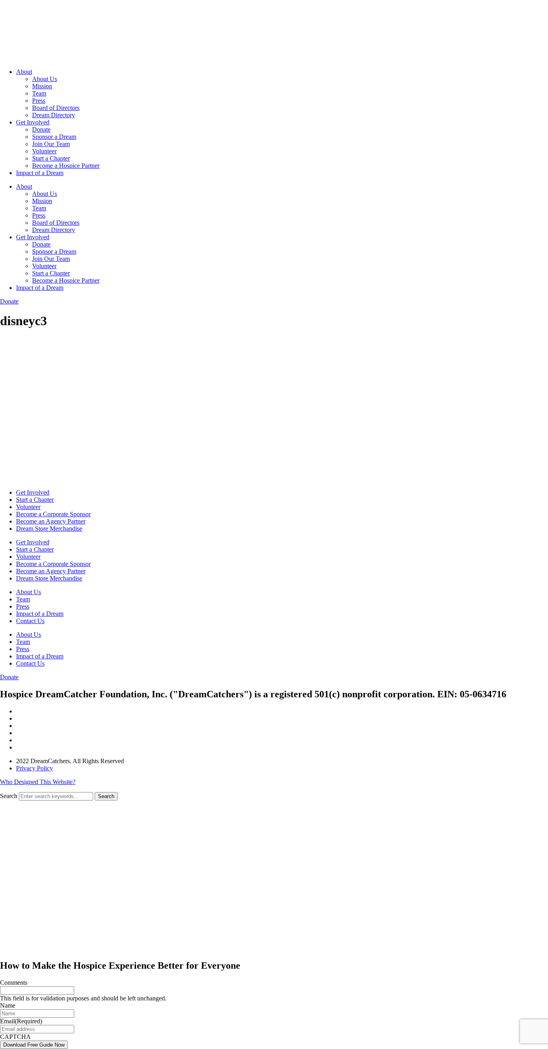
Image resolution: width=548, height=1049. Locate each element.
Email (21, 1021)
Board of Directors (55, 107)
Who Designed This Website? (37, 781)
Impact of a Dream (39, 172)
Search (8, 795)
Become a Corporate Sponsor (53, 514)
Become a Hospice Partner (65, 165)
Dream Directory (53, 115)
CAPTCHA (15, 1036)
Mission (42, 86)
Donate (41, 129)
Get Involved (32, 122)
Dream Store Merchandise (49, 528)
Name (7, 1005)
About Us (44, 78)
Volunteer (44, 151)
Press (38, 100)
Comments (13, 982)
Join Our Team (51, 144)
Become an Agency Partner (50, 521)
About (24, 71)
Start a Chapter (51, 158)
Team (39, 93)
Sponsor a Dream (54, 136)
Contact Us (30, 620)
